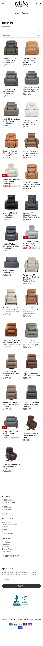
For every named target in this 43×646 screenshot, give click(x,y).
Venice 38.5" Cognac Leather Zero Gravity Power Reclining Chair (11, 342)
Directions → (7, 514)
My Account (6, 542)
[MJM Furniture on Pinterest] (11, 556)
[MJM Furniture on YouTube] (18, 556)
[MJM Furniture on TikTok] (13, 556)
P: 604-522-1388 (8, 502)
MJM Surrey (6, 507)
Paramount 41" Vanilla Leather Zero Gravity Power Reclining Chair (31, 278)
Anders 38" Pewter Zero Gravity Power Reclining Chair (30, 243)
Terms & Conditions (10, 524)
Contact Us (6, 522)
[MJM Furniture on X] (16, 556)
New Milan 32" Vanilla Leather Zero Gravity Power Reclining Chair (11, 310)
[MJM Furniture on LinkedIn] (8, 556)
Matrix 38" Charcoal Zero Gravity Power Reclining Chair (31, 90)
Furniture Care (7, 534)
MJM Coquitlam (8, 500)
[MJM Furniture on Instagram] (6, 556)
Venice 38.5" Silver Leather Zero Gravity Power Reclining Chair (31, 343)
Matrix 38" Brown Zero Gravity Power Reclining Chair (11, 121)
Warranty (5, 529)
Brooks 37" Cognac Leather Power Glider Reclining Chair (31, 184)
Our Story (5, 547)
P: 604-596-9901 (8, 509)
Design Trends (7, 549)
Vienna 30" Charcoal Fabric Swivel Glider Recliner (31, 405)
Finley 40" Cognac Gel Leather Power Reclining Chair (10, 153)
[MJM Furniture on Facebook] (3, 556)
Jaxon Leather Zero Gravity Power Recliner (10, 433)
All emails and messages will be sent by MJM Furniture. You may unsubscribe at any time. (19, 573)
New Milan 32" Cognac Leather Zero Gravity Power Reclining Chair (31, 311)
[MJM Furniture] (21, 4)
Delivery (5, 527)
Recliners (25, 13)
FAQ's (4, 531)
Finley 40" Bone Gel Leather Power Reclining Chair (30, 122)
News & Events (7, 551)
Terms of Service (35, 620)
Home (16, 13)
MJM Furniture (13, 620)
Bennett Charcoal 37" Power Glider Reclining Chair (10, 60)
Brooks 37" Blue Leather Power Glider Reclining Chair (11, 246)
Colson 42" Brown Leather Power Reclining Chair (30, 60)
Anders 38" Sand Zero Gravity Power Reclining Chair (11, 181)
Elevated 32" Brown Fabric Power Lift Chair (30, 435)
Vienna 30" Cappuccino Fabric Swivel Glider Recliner (31, 374)
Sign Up (21, 586)
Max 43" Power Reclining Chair (8, 271)
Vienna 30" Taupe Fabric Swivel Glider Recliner (10, 405)
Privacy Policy (23, 620)
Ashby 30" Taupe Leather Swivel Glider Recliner (11, 374)
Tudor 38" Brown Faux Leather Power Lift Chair (11, 466)
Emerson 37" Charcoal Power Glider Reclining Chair (31, 215)
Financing (6, 544)
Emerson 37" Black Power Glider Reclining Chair (10, 215)
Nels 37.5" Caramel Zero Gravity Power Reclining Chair (30, 153)
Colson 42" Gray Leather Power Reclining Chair (9, 91)
